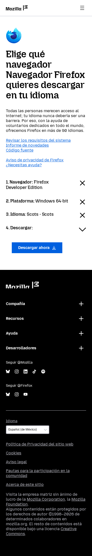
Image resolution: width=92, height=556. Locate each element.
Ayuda (12, 333)
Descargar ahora (34, 247)
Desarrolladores (21, 348)
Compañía (15, 303)
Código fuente (19, 150)
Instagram (17, 372)
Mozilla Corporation (46, 499)
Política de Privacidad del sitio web (39, 444)
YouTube (25, 394)
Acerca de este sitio (25, 484)
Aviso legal (16, 462)
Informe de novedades (27, 145)
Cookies (13, 453)
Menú (82, 8)
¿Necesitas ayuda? (24, 165)
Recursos (15, 318)
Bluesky (8, 372)
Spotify (43, 372)
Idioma (11, 421)
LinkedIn (25, 372)
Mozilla (22, 285)
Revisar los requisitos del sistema (38, 140)
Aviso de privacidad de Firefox (35, 160)
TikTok (34, 372)
